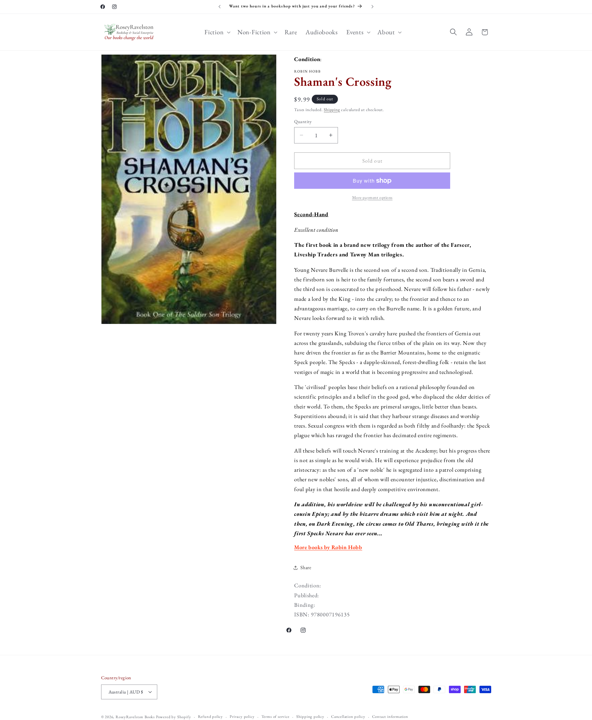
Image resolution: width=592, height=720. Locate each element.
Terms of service (275, 716)
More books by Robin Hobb (328, 547)
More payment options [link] (372, 197)
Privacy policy (242, 716)
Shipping (332, 109)
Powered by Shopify (173, 716)
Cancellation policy (348, 716)
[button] (216, 32)
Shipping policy (310, 716)
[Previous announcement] (219, 7)
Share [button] (305, 567)
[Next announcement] (372, 7)
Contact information (390, 716)
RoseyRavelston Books (135, 716)
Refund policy (210, 716)
